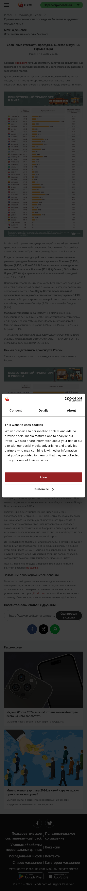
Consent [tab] (16, 410)
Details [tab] (44, 410)
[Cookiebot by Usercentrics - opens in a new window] (64, 399)
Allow (43, 477)
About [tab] (71, 410)
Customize (41, 489)
